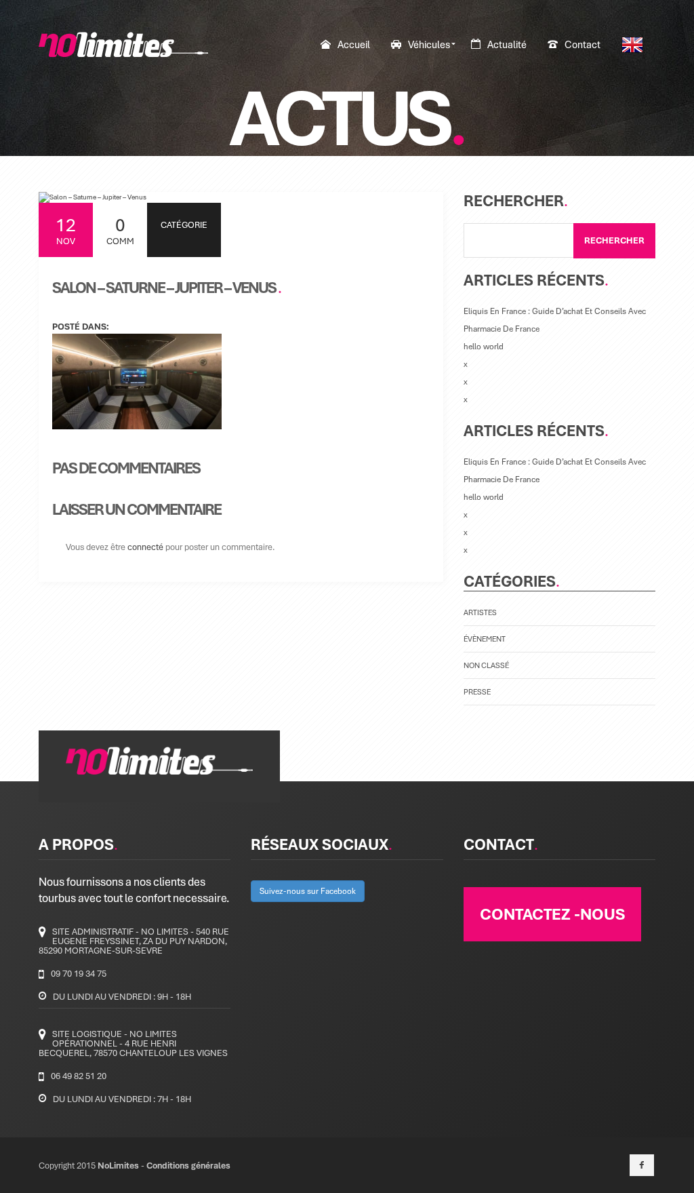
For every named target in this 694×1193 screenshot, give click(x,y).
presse (477, 691)
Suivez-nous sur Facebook (308, 891)
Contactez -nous (552, 913)
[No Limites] (123, 44)
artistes (480, 612)
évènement (485, 638)
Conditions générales (188, 1165)
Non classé (486, 665)
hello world (484, 346)
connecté (145, 547)
